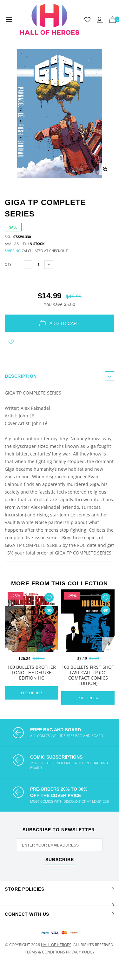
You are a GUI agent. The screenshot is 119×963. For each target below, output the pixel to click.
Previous (10, 644)
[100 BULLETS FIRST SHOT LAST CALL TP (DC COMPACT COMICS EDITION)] (88, 630)
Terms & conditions (45, 952)
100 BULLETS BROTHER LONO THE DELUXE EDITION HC (31, 672)
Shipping (13, 250)
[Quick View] (49, 610)
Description (21, 376)
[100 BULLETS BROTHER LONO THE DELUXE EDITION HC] (31, 630)
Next (109, 644)
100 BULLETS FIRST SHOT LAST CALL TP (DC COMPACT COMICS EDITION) (88, 675)
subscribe (59, 859)
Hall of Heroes (56, 944)
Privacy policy (80, 952)
